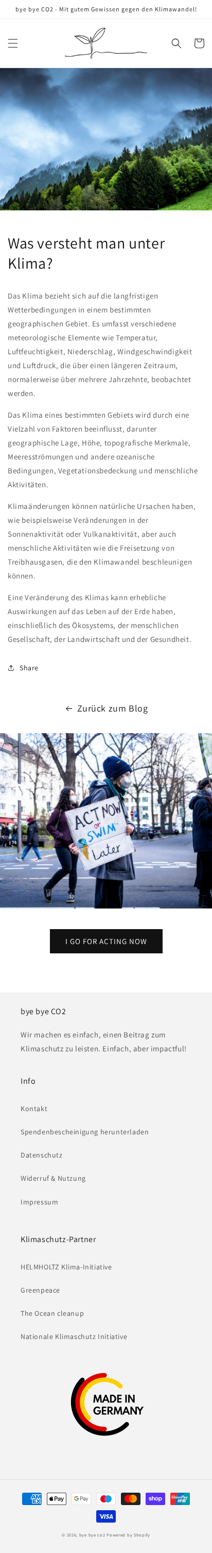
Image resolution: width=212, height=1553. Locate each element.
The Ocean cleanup (52, 1313)
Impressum (39, 1202)
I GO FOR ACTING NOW (106, 941)
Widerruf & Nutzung (53, 1178)
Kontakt (34, 1108)
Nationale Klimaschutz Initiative (74, 1336)
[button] (13, 43)
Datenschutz (42, 1155)
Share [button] (29, 667)
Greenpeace (40, 1290)
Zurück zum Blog (112, 708)
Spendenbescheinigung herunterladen (85, 1131)
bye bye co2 (92, 1535)
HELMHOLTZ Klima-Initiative (66, 1266)
